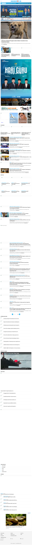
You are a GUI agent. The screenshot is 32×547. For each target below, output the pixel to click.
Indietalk (5, 182)
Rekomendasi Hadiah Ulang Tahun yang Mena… (15, 192)
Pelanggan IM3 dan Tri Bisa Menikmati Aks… (10, 393)
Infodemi (2, 493)
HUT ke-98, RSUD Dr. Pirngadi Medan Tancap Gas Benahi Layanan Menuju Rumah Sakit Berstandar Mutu (19, 214)
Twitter (12, 538)
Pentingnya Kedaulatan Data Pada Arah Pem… (6, 184)
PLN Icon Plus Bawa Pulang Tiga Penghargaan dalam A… (12, 338)
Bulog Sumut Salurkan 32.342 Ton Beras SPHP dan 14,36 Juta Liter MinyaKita (5, 55)
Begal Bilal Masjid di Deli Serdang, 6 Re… (24, 192)
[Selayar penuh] (30, 368)
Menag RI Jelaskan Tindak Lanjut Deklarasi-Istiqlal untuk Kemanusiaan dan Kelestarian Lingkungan (15, 133)
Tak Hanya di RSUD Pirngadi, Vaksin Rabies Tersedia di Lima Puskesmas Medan (14, 41)
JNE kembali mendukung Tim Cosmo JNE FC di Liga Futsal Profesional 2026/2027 (25, 55)
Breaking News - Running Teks (13, 143)
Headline (18, 143)
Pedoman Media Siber (13, 535)
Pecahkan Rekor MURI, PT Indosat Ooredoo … (10, 396)
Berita (10, 149)
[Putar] (1, 368)
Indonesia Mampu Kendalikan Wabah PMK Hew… (10, 500)
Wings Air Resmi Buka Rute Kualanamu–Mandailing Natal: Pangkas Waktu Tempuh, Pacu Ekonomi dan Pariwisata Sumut (15, 55)
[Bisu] (28, 368)
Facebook (3, 538)
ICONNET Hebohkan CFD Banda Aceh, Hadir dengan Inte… (12, 344)
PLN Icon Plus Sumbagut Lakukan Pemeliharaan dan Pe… (12, 328)
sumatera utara (4, 471)
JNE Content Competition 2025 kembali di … (10, 406)
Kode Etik (22, 533)
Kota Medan (3, 467)
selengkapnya (5, 44)
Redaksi (12, 533)
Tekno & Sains (11, 288)
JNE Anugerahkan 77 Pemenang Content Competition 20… (12, 341)
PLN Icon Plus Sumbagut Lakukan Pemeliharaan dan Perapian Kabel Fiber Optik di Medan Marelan (20, 290)
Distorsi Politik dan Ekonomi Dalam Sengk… (15, 184)
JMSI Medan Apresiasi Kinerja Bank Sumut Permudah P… (12, 325)
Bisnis (10, 162)
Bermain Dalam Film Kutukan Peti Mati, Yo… (6, 192)
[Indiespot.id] (16, 1)
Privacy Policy (13, 534)
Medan (3, 468)
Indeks (2, 534)
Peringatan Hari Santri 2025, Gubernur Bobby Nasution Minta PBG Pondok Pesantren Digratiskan (26, 133)
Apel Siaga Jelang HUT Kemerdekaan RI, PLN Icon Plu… (11, 318)
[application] (16, 361)
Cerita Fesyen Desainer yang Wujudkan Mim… (25, 184)
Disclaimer (2, 535)
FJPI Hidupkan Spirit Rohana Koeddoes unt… (10, 399)
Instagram (22, 538)
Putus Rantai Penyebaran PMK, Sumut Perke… (10, 503)
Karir (21, 534)
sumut (3, 470)
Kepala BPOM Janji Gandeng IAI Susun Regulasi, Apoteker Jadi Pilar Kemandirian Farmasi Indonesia (20, 257)
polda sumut (4, 465)
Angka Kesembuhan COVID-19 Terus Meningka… (10, 506)
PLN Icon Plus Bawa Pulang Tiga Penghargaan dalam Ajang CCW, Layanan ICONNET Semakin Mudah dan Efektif (20, 309)
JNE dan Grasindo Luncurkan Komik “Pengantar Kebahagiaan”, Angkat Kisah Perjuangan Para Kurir (20, 170)
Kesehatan (18, 206)
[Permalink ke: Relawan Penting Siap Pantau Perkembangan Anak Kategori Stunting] (16, 484)
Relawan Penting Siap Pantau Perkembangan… (7, 494)
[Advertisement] (16, 233)
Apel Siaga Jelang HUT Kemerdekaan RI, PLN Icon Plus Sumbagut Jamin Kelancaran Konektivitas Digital (20, 164)
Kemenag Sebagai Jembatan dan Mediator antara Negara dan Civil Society (5, 133)
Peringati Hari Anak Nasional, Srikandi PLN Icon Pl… (11, 331)
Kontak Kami (2, 533)
